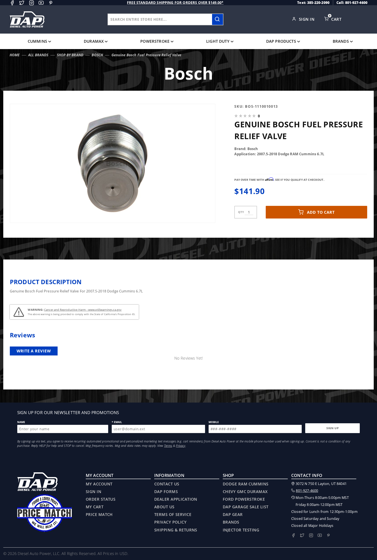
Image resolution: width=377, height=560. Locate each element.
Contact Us (166, 484)
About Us (164, 506)
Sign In (307, 19)
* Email (117, 422)
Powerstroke (155, 41)
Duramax (94, 41)
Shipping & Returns (175, 530)
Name (21, 422)
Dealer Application (175, 499)
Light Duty (218, 41)
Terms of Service (172, 514)
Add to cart (321, 212)
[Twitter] (21, 2)
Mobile (214, 422)
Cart (337, 19)
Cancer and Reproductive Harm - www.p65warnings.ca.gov (83, 310)
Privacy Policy (170, 522)
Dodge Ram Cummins (245, 484)
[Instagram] (31, 2)
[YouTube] (41, 2)
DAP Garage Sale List (246, 506)
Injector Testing (241, 530)
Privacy (180, 446)
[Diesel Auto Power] (27, 19)
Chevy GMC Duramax (245, 491)
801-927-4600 (307, 490)
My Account (99, 484)
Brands (341, 41)
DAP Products (281, 41)
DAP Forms (166, 491)
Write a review (34, 350)
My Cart (94, 506)
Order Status (100, 499)
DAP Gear (233, 514)
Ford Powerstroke (244, 499)
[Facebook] (12, 2)
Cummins (37, 41)
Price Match (99, 514)
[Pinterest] (50, 2)
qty (241, 212)
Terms (168, 446)
